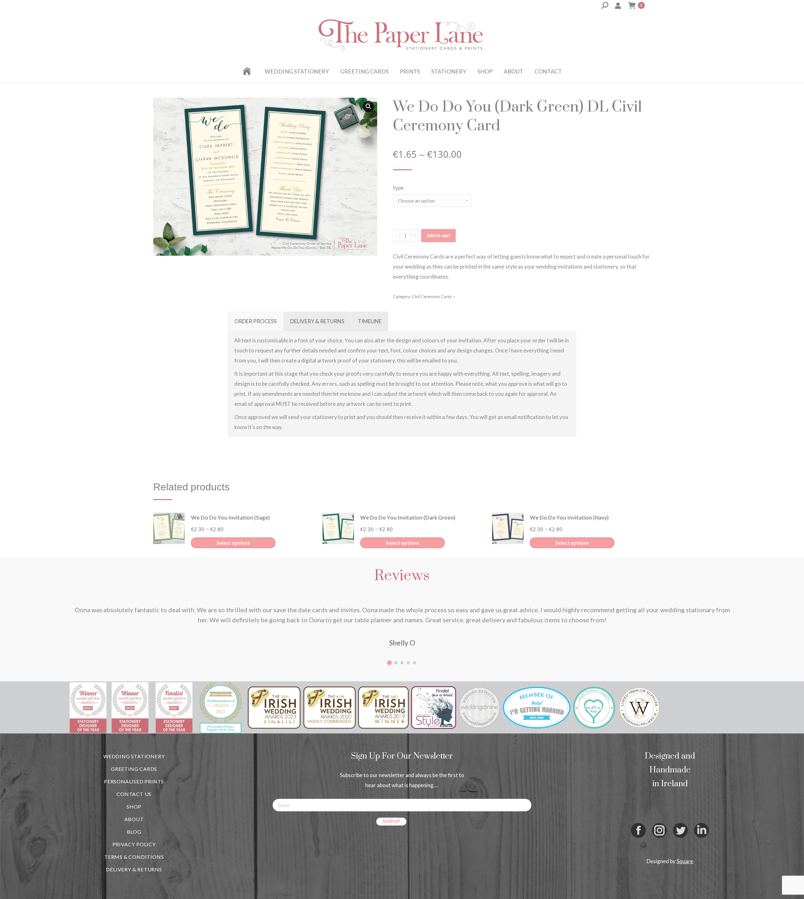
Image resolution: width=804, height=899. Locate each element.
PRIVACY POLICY (134, 844)
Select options (233, 543)
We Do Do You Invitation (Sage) (230, 517)
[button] (368, 106)
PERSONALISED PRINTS (134, 781)
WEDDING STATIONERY (134, 756)
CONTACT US (134, 794)
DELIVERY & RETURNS (134, 869)
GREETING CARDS (134, 769)
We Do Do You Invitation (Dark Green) (407, 517)
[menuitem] (248, 71)
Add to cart (438, 235)
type (398, 187)
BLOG (134, 832)
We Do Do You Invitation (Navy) (569, 517)
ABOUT (134, 819)
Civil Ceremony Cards (432, 296)
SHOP (134, 806)
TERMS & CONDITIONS (134, 857)
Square (684, 861)
